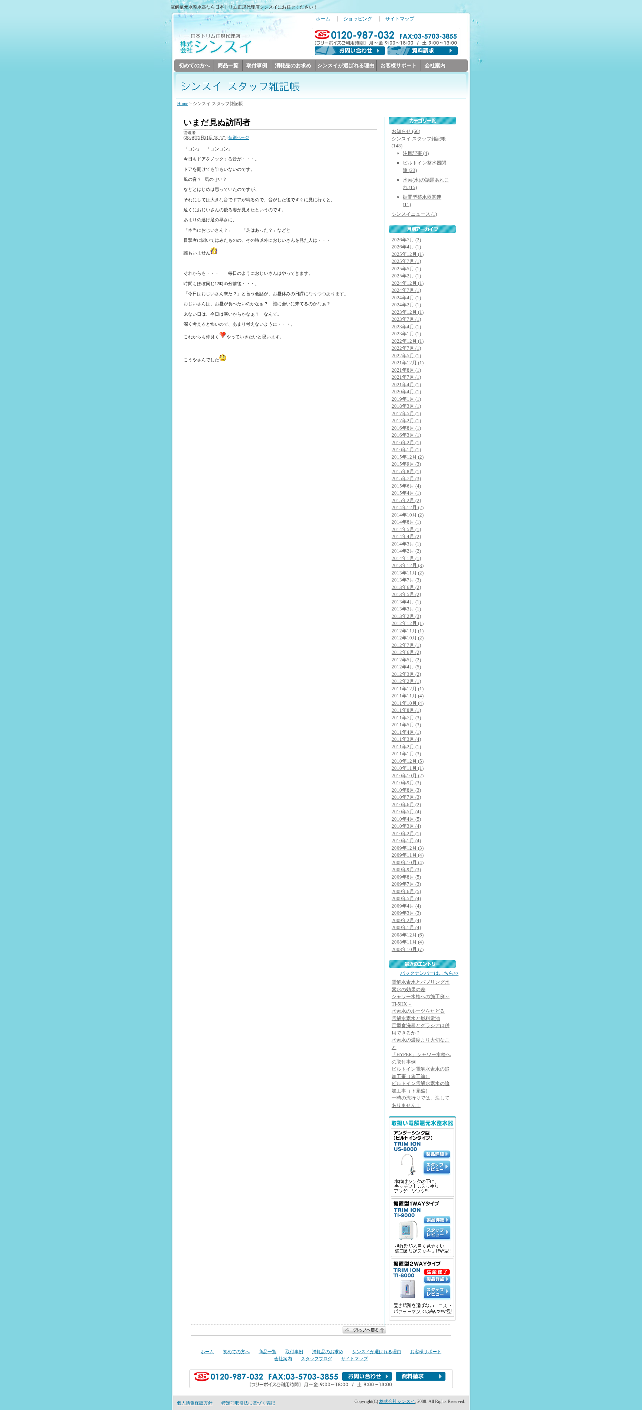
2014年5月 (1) (406, 529)
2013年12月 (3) (408, 565)
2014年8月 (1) (406, 522)
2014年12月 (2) (408, 507)
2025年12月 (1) (408, 254)
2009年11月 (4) (408, 855)
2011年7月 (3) (406, 717)
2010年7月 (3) (406, 797)
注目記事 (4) (416, 153)
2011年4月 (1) (406, 732)
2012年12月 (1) (408, 623)
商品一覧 (228, 65)
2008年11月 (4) (408, 942)
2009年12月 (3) (408, 848)
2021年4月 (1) (406, 384)
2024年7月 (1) (406, 290)
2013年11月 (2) (408, 573)
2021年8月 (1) (406, 370)
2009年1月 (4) (406, 927)
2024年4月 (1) (406, 297)
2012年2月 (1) (406, 681)
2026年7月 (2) (406, 239)
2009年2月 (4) (406, 920)
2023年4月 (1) (406, 326)
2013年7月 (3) (406, 580)
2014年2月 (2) (406, 551)
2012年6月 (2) (406, 652)
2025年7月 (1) (406, 261)
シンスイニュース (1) (414, 214)
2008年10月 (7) (408, 949)
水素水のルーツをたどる (418, 1011)
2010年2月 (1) (406, 833)
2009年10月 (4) (408, 862)
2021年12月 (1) (408, 362)
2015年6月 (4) (406, 486)
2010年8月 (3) (406, 790)
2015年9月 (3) (406, 464)
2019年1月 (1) (406, 399)
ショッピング (357, 19)
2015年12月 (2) (408, 457)
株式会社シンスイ (397, 1401)
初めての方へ (194, 65)
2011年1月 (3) (406, 753)
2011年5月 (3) (406, 724)
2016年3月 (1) (406, 435)
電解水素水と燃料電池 (416, 1018)
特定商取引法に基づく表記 (248, 1403)
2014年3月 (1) (406, 544)
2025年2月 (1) (406, 276)
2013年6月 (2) (406, 587)
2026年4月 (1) (406, 247)
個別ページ (238, 137)
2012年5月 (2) (406, 659)
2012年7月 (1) (406, 645)
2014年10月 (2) (408, 515)
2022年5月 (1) (406, 355)
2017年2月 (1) (406, 420)
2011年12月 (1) (408, 688)
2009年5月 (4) (406, 898)
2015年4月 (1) (406, 493)
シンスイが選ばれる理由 (345, 65)
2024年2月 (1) (406, 304)
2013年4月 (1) (406, 602)
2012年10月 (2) (408, 638)
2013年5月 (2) (406, 594)
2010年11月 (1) (408, 768)
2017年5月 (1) (406, 413)
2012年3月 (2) (406, 674)
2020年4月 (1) (406, 391)
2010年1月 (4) (406, 840)
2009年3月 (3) (406, 913)
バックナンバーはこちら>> (429, 973)
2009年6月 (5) (406, 891)
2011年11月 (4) (408, 696)
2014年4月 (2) (406, 536)
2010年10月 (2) (408, 775)
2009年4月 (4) (406, 906)
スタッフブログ (316, 1358)
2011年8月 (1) (406, 710)
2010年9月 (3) (406, 782)
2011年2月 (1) (406, 746)
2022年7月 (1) (406, 348)
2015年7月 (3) (406, 478)
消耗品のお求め (293, 65)
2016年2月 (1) (406, 442)
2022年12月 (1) (408, 341)
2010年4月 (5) (406, 819)
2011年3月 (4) (406, 739)
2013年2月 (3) (406, 616)
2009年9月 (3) (406, 869)
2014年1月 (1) (406, 558)
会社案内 (435, 65)
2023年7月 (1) (406, 319)
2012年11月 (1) (408, 631)
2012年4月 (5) (406, 667)
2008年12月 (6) (408, 935)
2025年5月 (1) (406, 268)
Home (182, 103)
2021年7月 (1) (406, 377)
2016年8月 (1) (406, 428)
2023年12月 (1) (408, 312)
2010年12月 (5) (408, 761)
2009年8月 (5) (406, 877)
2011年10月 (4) (408, 703)
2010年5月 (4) (406, 811)
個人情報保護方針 (195, 1403)
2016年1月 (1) (406, 449)
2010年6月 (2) (406, 804)
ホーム (323, 19)
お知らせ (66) (406, 131)
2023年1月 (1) (406, 333)
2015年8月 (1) (406, 471)
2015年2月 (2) (406, 500)
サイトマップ (399, 19)
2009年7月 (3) (406, 884)
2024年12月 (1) (408, 283)
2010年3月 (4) (406, 826)
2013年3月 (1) (406, 609)
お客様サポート (398, 65)
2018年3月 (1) (406, 406)
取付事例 (256, 65)
